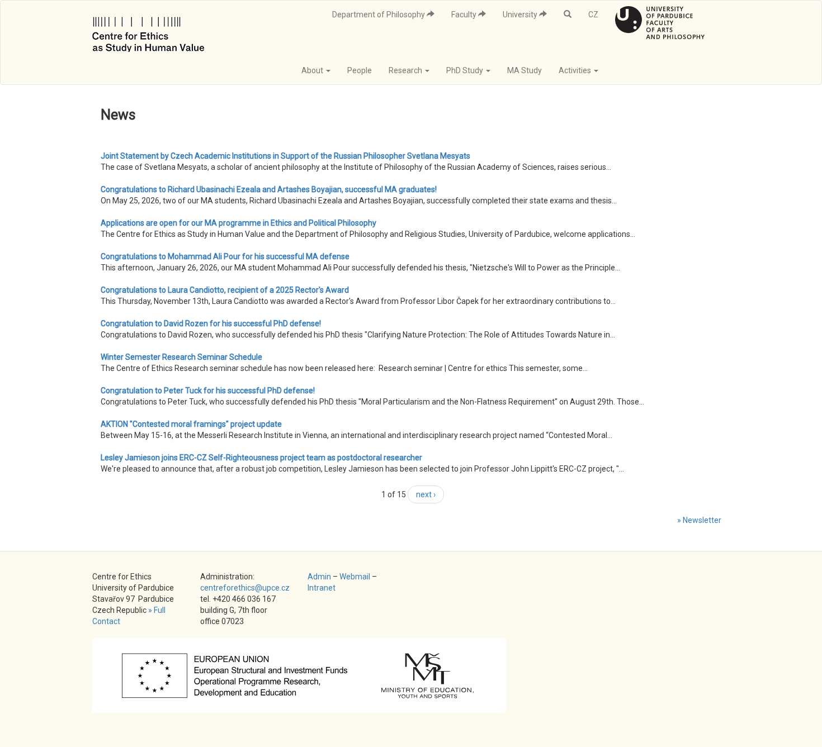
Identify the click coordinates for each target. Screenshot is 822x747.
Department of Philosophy (379, 14)
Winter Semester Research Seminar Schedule (181, 357)
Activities (576, 70)
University (521, 14)
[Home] (152, 28)
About (313, 70)
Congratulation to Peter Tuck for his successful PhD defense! (208, 390)
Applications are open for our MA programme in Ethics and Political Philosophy (238, 222)
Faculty (464, 14)
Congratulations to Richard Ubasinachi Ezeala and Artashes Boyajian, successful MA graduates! (269, 189)
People (359, 70)
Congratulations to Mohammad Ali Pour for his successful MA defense (225, 256)
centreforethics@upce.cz (245, 587)
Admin (319, 576)
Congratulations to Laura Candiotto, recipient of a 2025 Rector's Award (225, 290)
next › (426, 494)
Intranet (322, 587)
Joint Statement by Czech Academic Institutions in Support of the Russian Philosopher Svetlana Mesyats (285, 155)
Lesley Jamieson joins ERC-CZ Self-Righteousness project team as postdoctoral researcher (261, 457)
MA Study (524, 70)
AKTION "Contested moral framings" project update (191, 424)
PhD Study (465, 70)
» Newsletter (699, 520)
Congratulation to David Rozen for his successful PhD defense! (211, 323)
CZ (593, 14)
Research (406, 70)
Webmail (354, 576)
